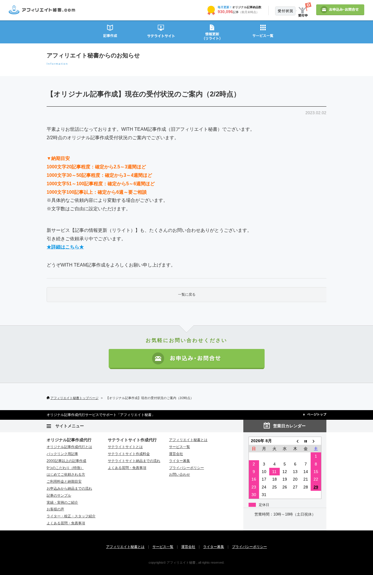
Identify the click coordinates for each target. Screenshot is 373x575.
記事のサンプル (59, 495)
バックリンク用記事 (62, 454)
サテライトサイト (161, 31)
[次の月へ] (316, 441)
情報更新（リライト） (212, 31)
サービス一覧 (263, 31)
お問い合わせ (179, 474)
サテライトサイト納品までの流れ (134, 461)
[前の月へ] (295, 441)
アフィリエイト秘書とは (188, 440)
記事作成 (110, 31)
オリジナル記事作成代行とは (69, 447)
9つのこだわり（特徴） (65, 468)
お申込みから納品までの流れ (69, 488)
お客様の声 (55, 509)
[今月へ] (305, 441)
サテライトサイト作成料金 (129, 454)
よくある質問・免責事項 (66, 523)
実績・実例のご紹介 (62, 502)
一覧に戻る (187, 294)
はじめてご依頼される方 (66, 474)
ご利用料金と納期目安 (64, 481)
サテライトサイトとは (125, 447)
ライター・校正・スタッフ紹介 (71, 516)
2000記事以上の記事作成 (66, 461)
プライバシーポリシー (186, 468)
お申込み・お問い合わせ (187, 359)
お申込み (340, 9)
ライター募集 (179, 461)
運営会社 (176, 454)
